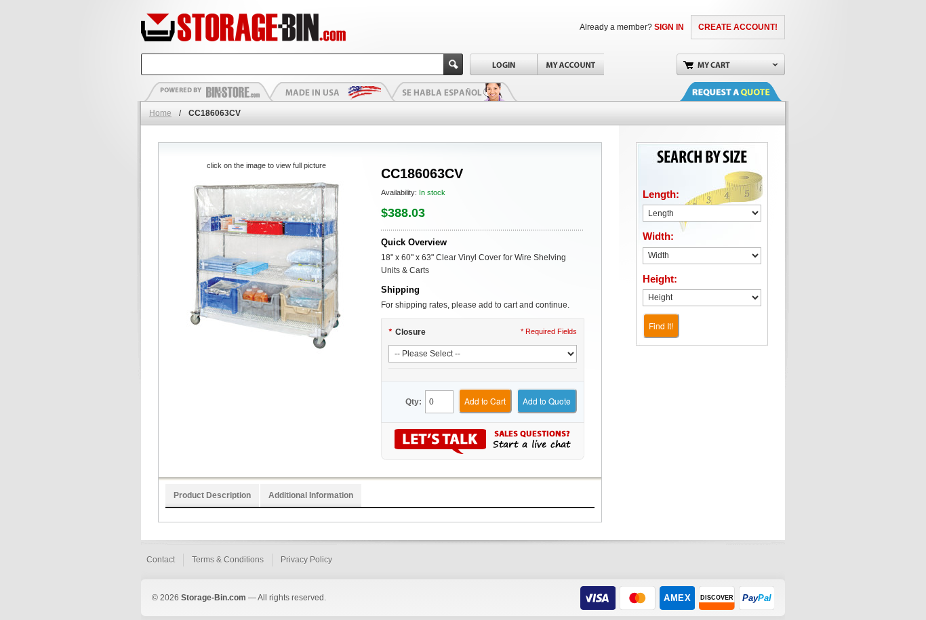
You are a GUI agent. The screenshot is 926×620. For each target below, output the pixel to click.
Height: (660, 279)
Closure (407, 332)
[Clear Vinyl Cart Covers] (266, 264)
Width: (658, 236)
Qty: (413, 402)
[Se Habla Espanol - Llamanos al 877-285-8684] (453, 91)
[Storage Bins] (281, 27)
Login (503, 64)
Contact (160, 559)
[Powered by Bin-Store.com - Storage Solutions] (209, 91)
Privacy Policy (306, 559)
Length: (661, 194)
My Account (570, 64)
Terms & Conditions (228, 559)
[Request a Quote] (744, 91)
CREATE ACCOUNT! (738, 27)
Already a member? (632, 27)
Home (160, 113)
